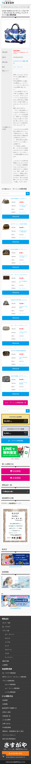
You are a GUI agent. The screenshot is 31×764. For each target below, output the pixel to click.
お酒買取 (5, 665)
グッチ (7, 646)
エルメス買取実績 (10, 684)
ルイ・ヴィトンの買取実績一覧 (15, 402)
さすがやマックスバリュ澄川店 (23, 206)
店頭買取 (16, 471)
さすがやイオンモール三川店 (23, 256)
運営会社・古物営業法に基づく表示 (13, 731)
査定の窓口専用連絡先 (9, 739)
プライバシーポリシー (9, 735)
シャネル (7, 642)
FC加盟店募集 (6, 727)
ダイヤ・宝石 (6, 623)
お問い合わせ (6, 723)
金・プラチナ (6, 626)
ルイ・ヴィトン (17, 67)
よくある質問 (6, 719)
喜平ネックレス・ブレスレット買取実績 (14, 677)
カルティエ (8, 649)
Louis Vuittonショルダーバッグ (20, 198)
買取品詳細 (15, 216)
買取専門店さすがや (19, 762)
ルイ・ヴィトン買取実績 (12, 688)
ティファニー (9, 657)
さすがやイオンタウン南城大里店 (23, 231)
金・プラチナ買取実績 (9, 673)
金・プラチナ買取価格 (15, 441)
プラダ (7, 653)
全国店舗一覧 (6, 716)
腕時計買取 (5, 661)
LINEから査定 (6, 712)
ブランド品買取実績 (8, 680)
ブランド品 (5, 630)
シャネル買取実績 (10, 692)
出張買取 (16, 478)
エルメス (7, 638)
